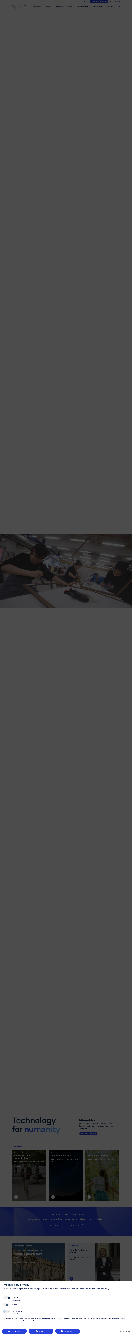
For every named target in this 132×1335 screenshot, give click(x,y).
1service (15, 1314)
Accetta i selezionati (14, 1331)
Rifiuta (41, 1331)
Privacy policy (104, 1289)
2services (16, 1300)
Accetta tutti (68, 1331)
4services (16, 1307)
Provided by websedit (124, 1331)
